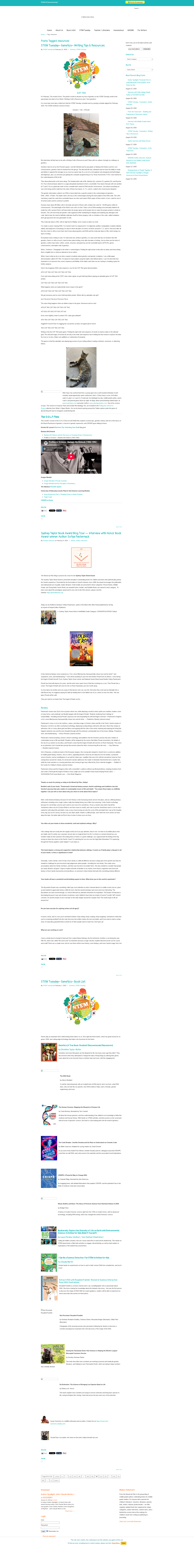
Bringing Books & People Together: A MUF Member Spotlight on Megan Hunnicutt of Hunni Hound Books (139, 172)
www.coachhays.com (70, 403)
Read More (116, 1543)
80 (43, 1480)
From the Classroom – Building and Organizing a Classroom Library (138, 113)
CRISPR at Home (47, 500)
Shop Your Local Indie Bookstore (130, 1521)
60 (114, 1476)
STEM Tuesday (48, 49)
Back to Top (119, 526)
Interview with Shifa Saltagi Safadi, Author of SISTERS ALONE (138, 93)
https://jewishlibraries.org (55, 592)
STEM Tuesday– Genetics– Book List (63, 981)
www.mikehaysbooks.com (98, 403)
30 (79, 1476)
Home (43, 34)
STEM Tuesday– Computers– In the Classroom (139, 149)
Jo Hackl (54, 1500)
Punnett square (56, 487)
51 (101, 1476)
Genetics (73, 49)
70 (118, 1476)
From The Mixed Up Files (97, 18)
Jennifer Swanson (48, 540)
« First (57, 1476)
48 (88, 1476)
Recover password (49, 1536)
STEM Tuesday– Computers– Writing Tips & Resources (139, 132)
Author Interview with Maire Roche (139, 141)
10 (70, 1476)
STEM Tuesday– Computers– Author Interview (139, 103)
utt (101, 406)
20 (75, 1476)
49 (92, 1476)
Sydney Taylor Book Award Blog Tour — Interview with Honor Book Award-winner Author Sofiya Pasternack (81, 535)
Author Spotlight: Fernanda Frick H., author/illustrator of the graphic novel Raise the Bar (138, 82)
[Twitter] (146, 3)
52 (105, 1476)
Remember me (53, 1531)
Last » (56, 1480)
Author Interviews (81, 540)
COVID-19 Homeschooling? (49, 2)
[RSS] (152, 3)
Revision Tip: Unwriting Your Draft (67, 427)
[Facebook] (148, 3)
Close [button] (123, 1543)
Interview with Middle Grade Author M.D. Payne (138, 123)
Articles (73, 540)
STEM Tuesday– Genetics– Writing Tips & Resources (73, 45)
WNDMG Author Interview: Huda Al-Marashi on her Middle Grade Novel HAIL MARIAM (138, 160)
